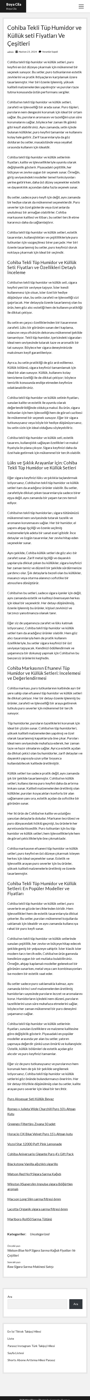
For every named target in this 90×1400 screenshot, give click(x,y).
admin (10, 51)
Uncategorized (39, 1234)
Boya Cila (13, 4)
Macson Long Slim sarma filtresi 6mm (34, 1199)
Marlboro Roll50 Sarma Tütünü (29, 1219)
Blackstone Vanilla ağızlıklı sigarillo (32, 1164)
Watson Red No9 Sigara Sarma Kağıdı (34, 1174)
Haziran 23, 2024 (28, 51)
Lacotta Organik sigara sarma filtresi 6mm (37, 1209)
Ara (10, 1296)
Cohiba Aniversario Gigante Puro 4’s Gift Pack (40, 1154)
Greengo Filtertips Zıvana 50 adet (31, 1124)
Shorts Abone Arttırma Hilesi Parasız (31, 1360)
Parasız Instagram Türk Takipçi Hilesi (31, 1346)
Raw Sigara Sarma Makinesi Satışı (30, 1267)
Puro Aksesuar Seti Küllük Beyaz (30, 1099)
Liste (11, 1338)
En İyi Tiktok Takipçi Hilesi (24, 1331)
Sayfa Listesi (16, 1353)
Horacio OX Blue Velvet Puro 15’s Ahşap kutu (40, 1134)
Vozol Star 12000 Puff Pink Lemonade (34, 1144)
